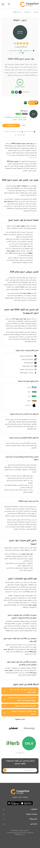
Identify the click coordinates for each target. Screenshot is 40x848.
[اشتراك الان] (5, 770)
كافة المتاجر (27, 12)
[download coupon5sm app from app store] (26, 803)
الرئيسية (36, 12)
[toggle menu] (8, 4)
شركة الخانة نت (11, 832)
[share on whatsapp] (12, 92)
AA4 (16, 125)
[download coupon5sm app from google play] (13, 803)
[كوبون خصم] (29, 4)
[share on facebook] (16, 92)
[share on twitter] (20, 92)
